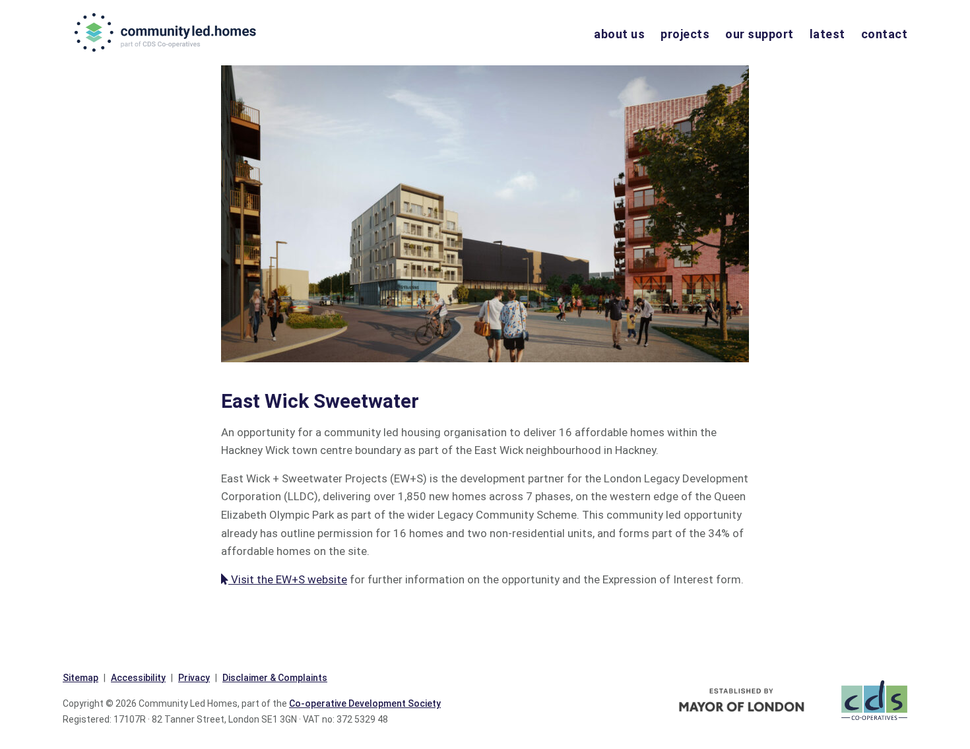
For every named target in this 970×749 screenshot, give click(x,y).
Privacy (194, 677)
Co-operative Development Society (365, 703)
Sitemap (80, 677)
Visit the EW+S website (287, 579)
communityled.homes (167, 32)
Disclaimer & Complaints (274, 677)
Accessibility (138, 677)
